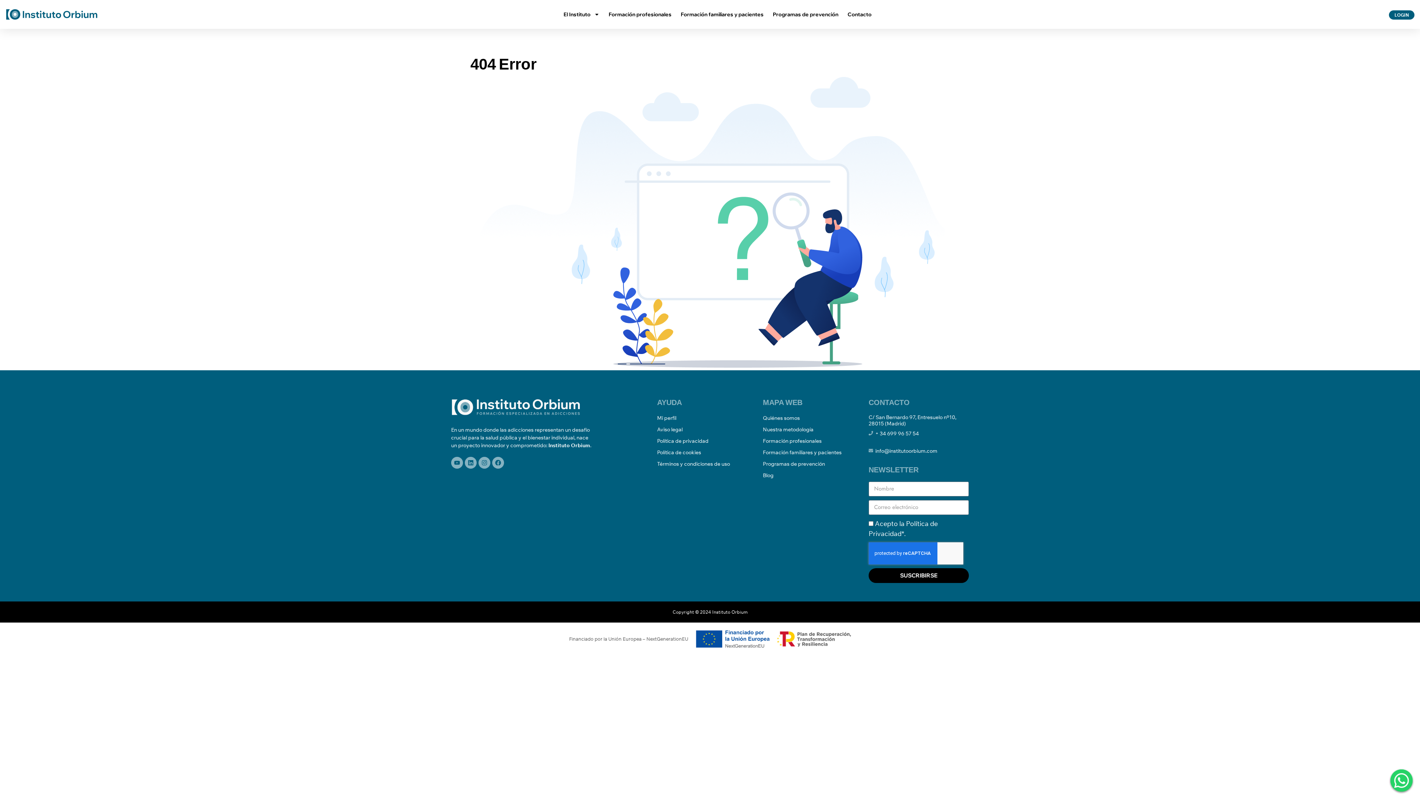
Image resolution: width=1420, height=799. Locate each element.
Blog (768, 475)
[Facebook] (498, 463)
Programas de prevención (805, 14)
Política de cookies (679, 452)
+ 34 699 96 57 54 (897, 433)
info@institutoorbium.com (906, 451)
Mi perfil (666, 418)
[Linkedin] (471, 463)
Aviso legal (670, 429)
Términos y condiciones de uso (693, 464)
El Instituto (577, 14)
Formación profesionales (640, 14)
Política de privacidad (683, 441)
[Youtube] (457, 463)
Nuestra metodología (788, 429)
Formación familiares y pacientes (722, 14)
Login (1401, 15)
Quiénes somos (781, 418)
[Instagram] (484, 463)
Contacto (860, 14)
